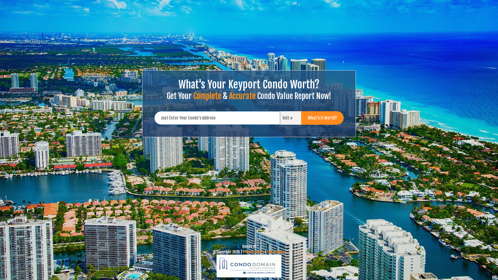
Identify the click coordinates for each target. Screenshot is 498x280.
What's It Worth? (322, 118)
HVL (494, 277)
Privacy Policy (253, 252)
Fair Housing (276, 252)
